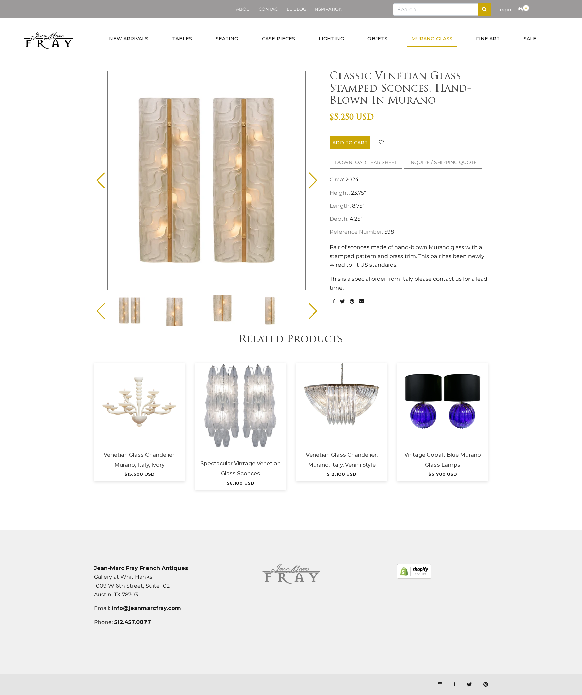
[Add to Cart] (139, 409)
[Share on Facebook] (334, 301)
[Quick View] (157, 409)
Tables (182, 39)
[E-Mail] (361, 301)
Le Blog (296, 9)
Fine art (488, 39)
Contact (269, 9)
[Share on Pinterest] (352, 301)
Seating (227, 39)
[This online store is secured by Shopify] (414, 571)
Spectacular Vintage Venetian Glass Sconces (240, 468)
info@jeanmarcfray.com (146, 608)
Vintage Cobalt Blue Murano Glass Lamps (442, 460)
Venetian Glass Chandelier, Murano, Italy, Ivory (139, 460)
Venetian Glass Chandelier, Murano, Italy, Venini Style (342, 460)
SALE (530, 39)
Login (504, 10)
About (244, 9)
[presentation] (135, 310)
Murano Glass (431, 39)
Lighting (331, 39)
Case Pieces (278, 39)
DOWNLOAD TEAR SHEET (366, 162)
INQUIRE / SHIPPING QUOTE (443, 162)
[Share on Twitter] (342, 301)
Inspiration (328, 9)
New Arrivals (128, 39)
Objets (377, 39)
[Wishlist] (381, 142)
